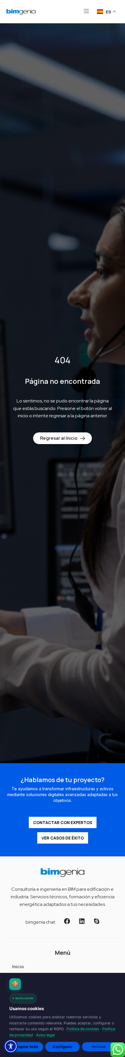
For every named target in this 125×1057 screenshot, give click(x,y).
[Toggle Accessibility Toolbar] (10, 1046)
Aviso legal (45, 1035)
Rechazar (99, 1046)
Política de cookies (83, 1029)
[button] (86, 11)
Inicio (18, 967)
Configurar (62, 1046)
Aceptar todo (26, 1046)
